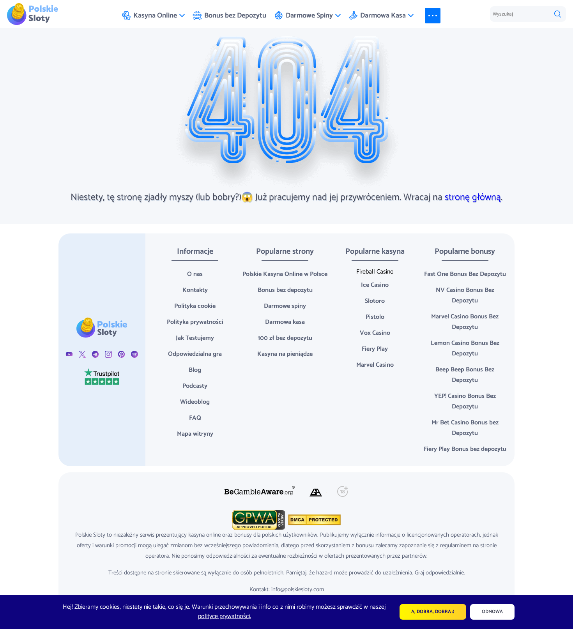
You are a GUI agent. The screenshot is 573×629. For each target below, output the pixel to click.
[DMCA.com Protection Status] (313, 520)
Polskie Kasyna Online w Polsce (284, 274)
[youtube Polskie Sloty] (69, 354)
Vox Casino (375, 333)
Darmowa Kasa (383, 15)
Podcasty (194, 386)
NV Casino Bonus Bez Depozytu (465, 295)
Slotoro (375, 301)
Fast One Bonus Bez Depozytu (465, 274)
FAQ (195, 418)
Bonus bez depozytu (285, 290)
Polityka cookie (195, 306)
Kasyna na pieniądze (285, 354)
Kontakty (195, 290)
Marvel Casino (375, 365)
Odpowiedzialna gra (195, 354)
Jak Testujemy (195, 338)
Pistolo (375, 317)
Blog (195, 370)
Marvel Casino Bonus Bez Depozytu (465, 321)
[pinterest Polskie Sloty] (121, 354)
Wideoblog (195, 402)
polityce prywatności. (224, 616)
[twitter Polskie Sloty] (82, 354)
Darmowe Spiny (309, 15)
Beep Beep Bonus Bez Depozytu (464, 374)
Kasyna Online (155, 15)
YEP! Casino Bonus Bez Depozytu (465, 401)
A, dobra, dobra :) (433, 611)
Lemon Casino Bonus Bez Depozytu (465, 348)
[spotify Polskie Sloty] (134, 354)
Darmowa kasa (285, 322)
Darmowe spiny (285, 306)
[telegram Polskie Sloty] (95, 354)
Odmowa (492, 611)
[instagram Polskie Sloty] (108, 354)
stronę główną (473, 197)
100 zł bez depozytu (285, 338)
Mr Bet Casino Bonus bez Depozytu (465, 427)
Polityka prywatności (195, 322)
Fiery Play (375, 349)
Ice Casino (375, 285)
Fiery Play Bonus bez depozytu (465, 449)
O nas (195, 274)
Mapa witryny (195, 434)
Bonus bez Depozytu (235, 15)
